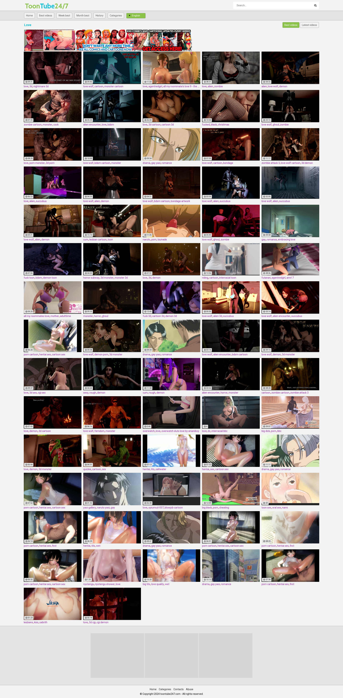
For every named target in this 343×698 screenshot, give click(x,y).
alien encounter (92, 124)
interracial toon (227, 277)
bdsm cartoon (102, 163)
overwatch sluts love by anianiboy (180, 431)
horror (97, 316)
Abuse (189, 689)
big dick (266, 431)
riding (205, 277)
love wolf (88, 86)
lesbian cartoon (98, 239)
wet (98, 545)
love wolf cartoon (290, 163)
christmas (223, 124)
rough (93, 392)
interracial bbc (219, 431)
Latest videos (309, 25)
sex (104, 469)
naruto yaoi (103, 507)
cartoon (99, 86)
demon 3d (171, 316)
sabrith (43, 622)
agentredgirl (155, 86)
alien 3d (217, 316)
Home (29, 15)
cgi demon (102, 622)
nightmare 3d (41, 86)
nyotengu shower (105, 584)
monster (47, 124)
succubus (41, 201)
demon (283, 86)
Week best (64, 15)
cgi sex (42, 392)
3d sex (33, 392)
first (54, 545)
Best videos (45, 15)
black (214, 124)
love (26, 86)
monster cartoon (113, 86)
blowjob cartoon (174, 507)
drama (146, 163)
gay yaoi (156, 163)
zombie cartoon (33, 124)
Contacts (178, 689)
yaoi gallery (89, 507)
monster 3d (121, 277)
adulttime (65, 316)
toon (110, 239)
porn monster (37, 163)
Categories (116, 15)
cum (85, 239)
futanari (266, 277)
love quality (157, 584)
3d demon (307, 163)
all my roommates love (36, 316)
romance (167, 163)
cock (56, 124)
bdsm (111, 124)
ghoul (276, 124)
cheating (224, 507)
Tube (34, 6)
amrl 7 (290, 277)
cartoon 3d (168, 124)
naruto (146, 239)
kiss (36, 622)
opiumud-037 (156, 507)
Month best (82, 15)
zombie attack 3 (271, 163)
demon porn (101, 354)
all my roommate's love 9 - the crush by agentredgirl (192, 86)
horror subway (91, 277)
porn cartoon (31, 354)
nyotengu (88, 584)
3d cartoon (154, 124)
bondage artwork (180, 201)
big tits (146, 584)
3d (30, 86)
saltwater (161, 469)
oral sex (276, 507)
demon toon (50, 277)
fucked (206, 124)
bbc (279, 431)
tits (153, 469)
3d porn (50, 163)
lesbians (28, 622)
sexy (85, 392)
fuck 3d (147, 316)
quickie (87, 469)
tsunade (162, 239)
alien (210, 86)
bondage (228, 163)
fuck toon (29, 277)
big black (207, 507)
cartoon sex (58, 354)
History (99, 15)
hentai (146, 469)
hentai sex (45, 354)
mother (55, 316)
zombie (218, 86)
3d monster (107, 277)
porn (153, 239)
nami (285, 507)
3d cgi (92, 622)
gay (264, 239)
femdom (100, 431)
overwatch (149, 431)
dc (209, 431)
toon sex (266, 507)
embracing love (286, 239)
